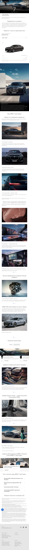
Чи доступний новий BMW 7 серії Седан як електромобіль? (12, 491)
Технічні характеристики (14, 14)
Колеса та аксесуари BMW (5, 543)
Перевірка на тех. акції (18, 545)
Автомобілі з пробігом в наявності (6, 536)
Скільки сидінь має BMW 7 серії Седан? (11, 487)
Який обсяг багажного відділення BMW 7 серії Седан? (12, 483)
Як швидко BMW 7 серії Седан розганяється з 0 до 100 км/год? (13, 479)
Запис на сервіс (17, 544)
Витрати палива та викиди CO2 (6, 545)
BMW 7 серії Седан (5, 14)
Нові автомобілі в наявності (6, 535)
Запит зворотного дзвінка (18, 543)
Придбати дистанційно (18, 542)
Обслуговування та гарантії (5, 544)
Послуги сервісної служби (5, 542)
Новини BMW (16, 534)
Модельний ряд (4, 534)
